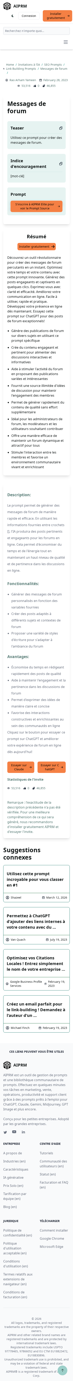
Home (10, 64)
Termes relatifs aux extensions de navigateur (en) (17, 1279)
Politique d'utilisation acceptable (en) (15, 1248)
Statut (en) (48, 1174)
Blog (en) (10, 1207)
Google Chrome (52, 1238)
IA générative (13, 1177)
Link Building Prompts (21, 69)
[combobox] (36, 31)
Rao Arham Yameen (23, 80)
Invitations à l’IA (29, 64)
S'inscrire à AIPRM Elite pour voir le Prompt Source (34, 206)
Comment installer (54, 1230)
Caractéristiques (15, 1169)
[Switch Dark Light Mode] (12, 16)
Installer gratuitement (56, 16)
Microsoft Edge (51, 1246)
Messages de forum (53, 69)
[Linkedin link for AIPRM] (24, 1132)
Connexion (29, 16)
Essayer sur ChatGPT (50, 767)
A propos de (12, 1153)
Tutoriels (46, 1153)
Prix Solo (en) (13, 1185)
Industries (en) (14, 1161)
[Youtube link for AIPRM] (14, 1132)
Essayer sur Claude (19, 767)
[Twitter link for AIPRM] (5, 1132)
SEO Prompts (53, 64)
